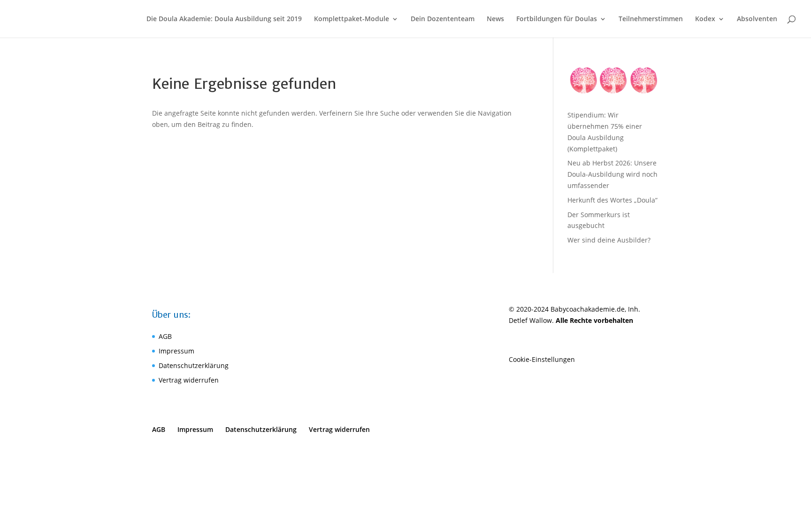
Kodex (705, 19)
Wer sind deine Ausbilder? (608, 239)
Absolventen (757, 19)
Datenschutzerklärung (194, 365)
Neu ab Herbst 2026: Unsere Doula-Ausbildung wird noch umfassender (612, 174)
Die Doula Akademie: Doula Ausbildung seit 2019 (224, 19)
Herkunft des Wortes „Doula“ (612, 200)
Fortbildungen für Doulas (556, 19)
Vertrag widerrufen (189, 380)
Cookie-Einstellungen (542, 359)
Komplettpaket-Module (351, 19)
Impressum (176, 350)
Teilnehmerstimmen (651, 19)
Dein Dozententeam (442, 19)
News (495, 19)
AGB (165, 336)
